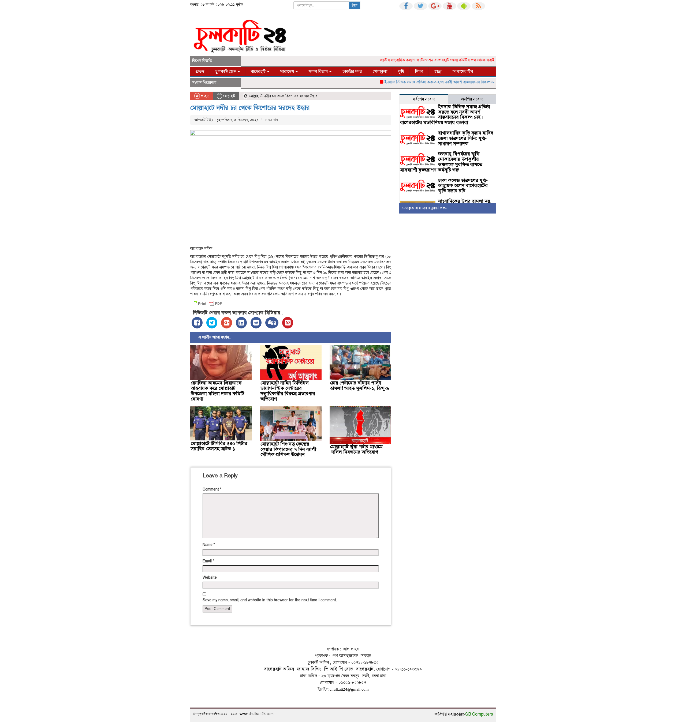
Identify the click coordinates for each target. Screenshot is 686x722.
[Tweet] (211, 322)
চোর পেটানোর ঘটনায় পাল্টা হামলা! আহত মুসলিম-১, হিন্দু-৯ (359, 385)
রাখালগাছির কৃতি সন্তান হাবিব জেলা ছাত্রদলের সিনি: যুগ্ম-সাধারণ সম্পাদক (465, 138)
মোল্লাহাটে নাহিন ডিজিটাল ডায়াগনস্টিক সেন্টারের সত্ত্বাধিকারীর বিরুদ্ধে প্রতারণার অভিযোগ (287, 391)
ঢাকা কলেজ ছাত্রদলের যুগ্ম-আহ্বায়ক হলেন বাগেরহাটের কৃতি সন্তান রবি (463, 185)
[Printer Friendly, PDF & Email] (206, 304)
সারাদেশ (287, 71)
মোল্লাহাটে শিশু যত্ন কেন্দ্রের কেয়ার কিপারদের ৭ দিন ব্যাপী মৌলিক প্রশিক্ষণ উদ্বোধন (288, 449)
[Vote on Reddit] (256, 322)
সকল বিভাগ (319, 71)
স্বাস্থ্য (438, 71)
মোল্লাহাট (229, 96)
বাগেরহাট (259, 71)
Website (210, 577)
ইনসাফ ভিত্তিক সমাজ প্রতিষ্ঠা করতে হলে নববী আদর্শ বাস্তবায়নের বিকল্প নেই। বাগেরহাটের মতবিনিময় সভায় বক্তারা (457, 82)
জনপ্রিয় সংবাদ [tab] (472, 99)
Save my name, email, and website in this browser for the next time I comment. (270, 600)
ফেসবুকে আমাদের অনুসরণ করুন (424, 208)
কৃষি (401, 71)
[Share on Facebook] (197, 322)
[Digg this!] (271, 322)
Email (208, 561)
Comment (212, 489)
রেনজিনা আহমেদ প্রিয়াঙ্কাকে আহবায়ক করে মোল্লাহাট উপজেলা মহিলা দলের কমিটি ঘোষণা (217, 391)
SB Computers (479, 714)
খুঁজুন (354, 5)
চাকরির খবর (352, 71)
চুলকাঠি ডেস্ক (226, 71)
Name (209, 545)
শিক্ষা (419, 71)
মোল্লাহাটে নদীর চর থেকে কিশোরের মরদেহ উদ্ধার (250, 108)
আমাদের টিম (463, 71)
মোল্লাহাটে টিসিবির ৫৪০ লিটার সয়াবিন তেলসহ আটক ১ (219, 446)
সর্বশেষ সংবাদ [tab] (424, 99)
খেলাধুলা (380, 71)
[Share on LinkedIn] (241, 322)
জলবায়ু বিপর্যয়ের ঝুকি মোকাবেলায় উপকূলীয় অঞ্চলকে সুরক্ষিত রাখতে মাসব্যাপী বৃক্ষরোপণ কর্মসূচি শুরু (441, 162)
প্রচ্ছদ (200, 71)
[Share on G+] (226, 322)
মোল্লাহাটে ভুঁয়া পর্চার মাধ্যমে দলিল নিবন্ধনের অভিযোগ (356, 449)
